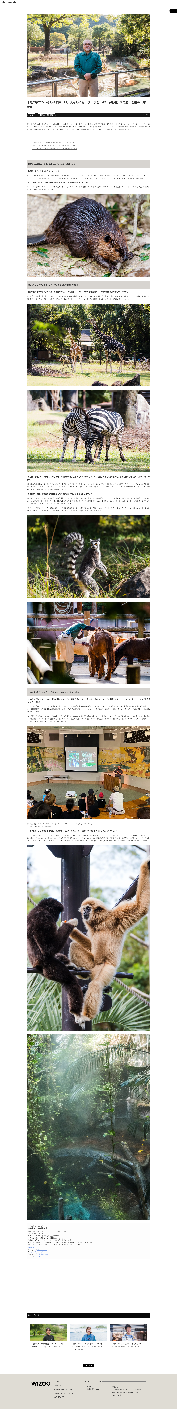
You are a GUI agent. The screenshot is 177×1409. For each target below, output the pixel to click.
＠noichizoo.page (42, 1254)
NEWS (57, 1386)
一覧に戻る (88, 1365)
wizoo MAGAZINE (63, 1389)
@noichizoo (40, 1256)
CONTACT (59, 1397)
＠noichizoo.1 (42, 1249)
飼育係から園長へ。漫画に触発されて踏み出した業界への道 (53, 142)
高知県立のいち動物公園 (46, 115)
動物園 (31, 115)
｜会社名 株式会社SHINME (92, 1388)
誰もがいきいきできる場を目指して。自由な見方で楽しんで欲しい (55, 145)
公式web (31, 1247)
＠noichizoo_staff (37, 1251)
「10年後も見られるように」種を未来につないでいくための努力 (54, 148)
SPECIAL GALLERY (63, 1393)
